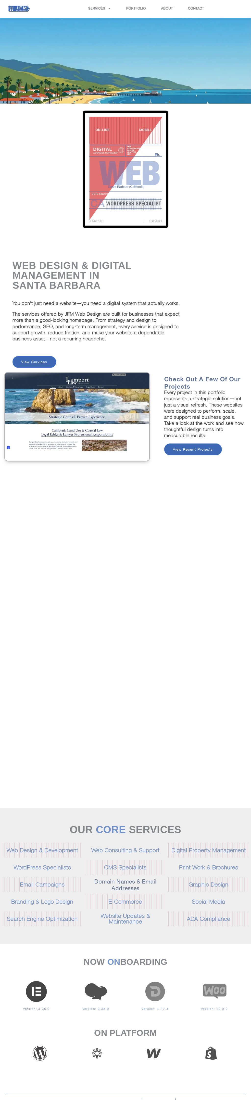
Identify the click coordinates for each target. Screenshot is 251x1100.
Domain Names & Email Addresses (125, 884)
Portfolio (136, 8)
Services (96, 8)
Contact (196, 8)
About (167, 8)
